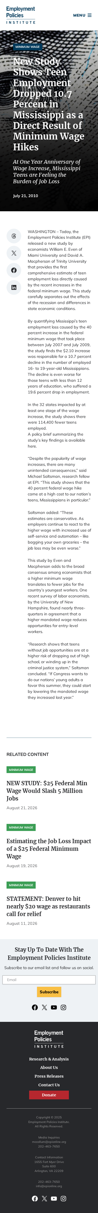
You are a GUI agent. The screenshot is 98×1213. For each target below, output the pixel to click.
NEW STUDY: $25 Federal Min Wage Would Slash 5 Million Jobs (47, 791)
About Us (49, 1067)
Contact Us (49, 1084)
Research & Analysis (49, 1059)
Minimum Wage (28, 47)
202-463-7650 (49, 1146)
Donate (49, 16)
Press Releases (49, 1076)
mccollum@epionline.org (49, 1142)
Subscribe (49, 991)
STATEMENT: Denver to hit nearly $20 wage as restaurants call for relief (48, 906)
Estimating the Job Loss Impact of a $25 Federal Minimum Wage (49, 849)
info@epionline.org (49, 1186)
